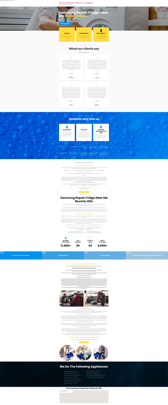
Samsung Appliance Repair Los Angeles (75, 3)
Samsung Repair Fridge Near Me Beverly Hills (84, 199)
